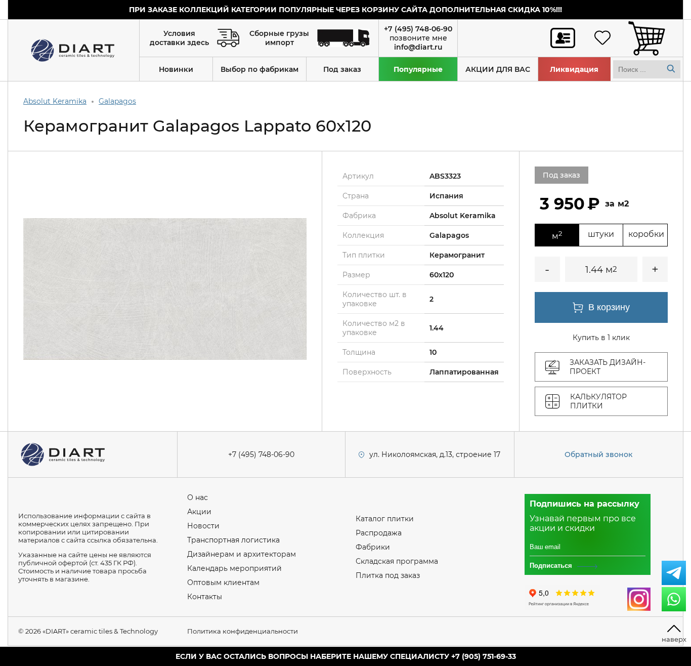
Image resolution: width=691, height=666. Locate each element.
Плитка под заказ (388, 575)
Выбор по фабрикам (259, 69)
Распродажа (379, 532)
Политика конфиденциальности (242, 631)
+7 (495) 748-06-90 (418, 28)
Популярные (418, 69)
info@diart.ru (418, 47)
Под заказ (342, 69)
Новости (203, 525)
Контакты (204, 596)
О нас (197, 497)
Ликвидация (574, 69)
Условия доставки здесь (179, 38)
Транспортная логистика (233, 540)
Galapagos (117, 101)
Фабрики (373, 547)
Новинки (176, 69)
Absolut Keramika (55, 101)
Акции (199, 511)
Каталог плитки (385, 518)
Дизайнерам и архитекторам (241, 554)
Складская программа (397, 561)
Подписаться (551, 565)
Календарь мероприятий (234, 568)
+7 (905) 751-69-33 (483, 656)
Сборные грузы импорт (279, 38)
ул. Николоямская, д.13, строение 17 (434, 454)
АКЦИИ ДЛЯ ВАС (497, 69)
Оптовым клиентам (223, 582)
